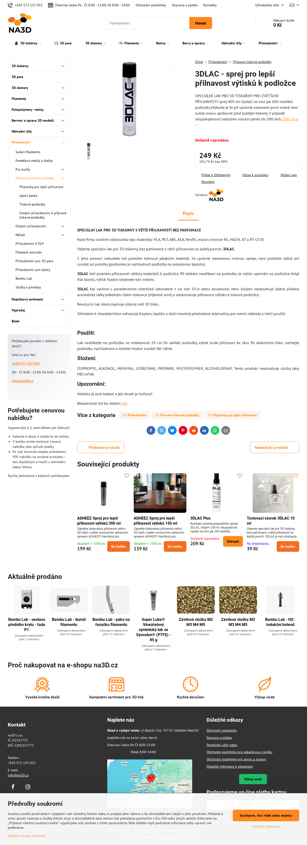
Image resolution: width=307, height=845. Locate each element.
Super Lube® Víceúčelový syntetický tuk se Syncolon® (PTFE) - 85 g (153, 629)
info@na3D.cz (22, 381)
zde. (125, 403)
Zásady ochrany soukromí (26, 836)
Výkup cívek (253, 779)
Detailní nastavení (266, 826)
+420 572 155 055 (26, 363)
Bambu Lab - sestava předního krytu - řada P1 (26, 624)
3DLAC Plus (200, 518)
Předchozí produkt (104, 447)
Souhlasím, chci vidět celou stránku (266, 815)
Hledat (200, 23)
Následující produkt (271, 447)
